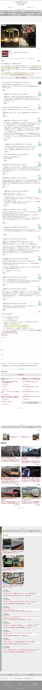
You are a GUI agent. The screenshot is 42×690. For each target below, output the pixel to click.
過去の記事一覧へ (21, 374)
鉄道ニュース (7, 683)
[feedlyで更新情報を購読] (11, 54)
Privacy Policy (3, 334)
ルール (11, 686)
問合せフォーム (26, 328)
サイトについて (31, 686)
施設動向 (7, 685)
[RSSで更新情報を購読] (13, 54)
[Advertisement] (21, 19)
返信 (39, 91)
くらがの (6, 82)
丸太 (5, 238)
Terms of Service (3, 335)
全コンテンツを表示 (21, 9)
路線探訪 (35, 685)
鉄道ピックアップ (4, 371)
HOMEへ (31, 674)
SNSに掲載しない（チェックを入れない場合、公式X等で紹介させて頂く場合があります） (20, 365)
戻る (10, 674)
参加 (23, 4)
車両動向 (35, 683)
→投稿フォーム (32, 58)
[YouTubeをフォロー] (9, 54)
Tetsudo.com (36, 378)
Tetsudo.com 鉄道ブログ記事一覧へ (31, 402)
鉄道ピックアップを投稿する (21, 77)
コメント (3, 337)
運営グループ (20, 328)
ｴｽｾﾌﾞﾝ (10, 50)
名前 (2, 349)
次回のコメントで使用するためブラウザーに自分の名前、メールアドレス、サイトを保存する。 (21, 363)
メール (2, 354)
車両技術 (21, 685)
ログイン (19, 4)
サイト (2, 358)
